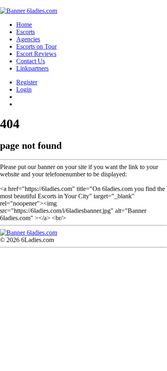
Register (26, 82)
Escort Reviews (36, 53)
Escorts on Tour (36, 46)
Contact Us (30, 61)
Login (24, 89)
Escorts (25, 31)
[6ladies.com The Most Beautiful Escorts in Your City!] (28, 10)
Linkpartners (32, 68)
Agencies (28, 39)
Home (24, 24)
